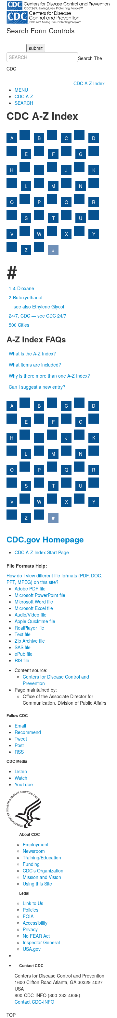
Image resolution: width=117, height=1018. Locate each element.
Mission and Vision (42, 877)
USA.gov (32, 949)
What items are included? (35, 364)
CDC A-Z (24, 96)
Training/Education (42, 857)
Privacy (30, 929)
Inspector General (41, 942)
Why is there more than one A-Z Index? (49, 375)
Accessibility (35, 922)
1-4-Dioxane (21, 288)
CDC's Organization (43, 870)
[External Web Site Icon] (25, 135)
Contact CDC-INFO (34, 1001)
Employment (35, 844)
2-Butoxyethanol (25, 297)
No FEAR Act (36, 935)
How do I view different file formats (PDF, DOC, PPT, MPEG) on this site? (54, 578)
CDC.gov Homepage (45, 539)
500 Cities (19, 324)
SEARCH (24, 103)
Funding (31, 864)
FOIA (28, 916)
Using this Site (37, 883)
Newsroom (34, 851)
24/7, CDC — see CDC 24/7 (37, 315)
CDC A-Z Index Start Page (42, 552)
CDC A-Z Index (89, 83)
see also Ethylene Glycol (39, 306)
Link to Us (33, 903)
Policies (30, 909)
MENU (21, 89)
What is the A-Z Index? (32, 353)
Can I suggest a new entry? (37, 387)
